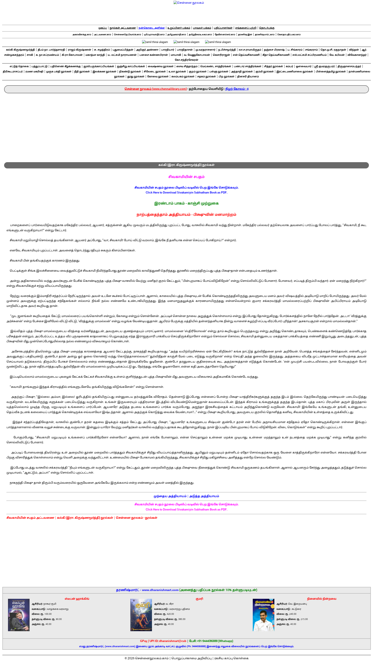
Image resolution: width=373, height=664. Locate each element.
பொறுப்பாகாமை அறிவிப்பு (191, 658)
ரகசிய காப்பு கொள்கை (231, 658)
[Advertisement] (186, 125)
